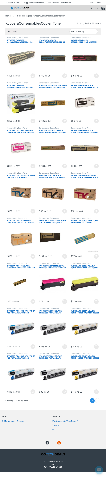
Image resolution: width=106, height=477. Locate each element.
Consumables (12, 38)
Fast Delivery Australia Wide (59, 3)
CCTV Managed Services (13, 421)
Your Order (96, 3)
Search (90, 7)
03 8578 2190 (14, 3)
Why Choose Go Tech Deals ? (65, 421)
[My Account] (96, 8)
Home (7, 16)
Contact (55, 425)
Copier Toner (22, 38)
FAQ (53, 429)
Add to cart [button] (33, 75)
